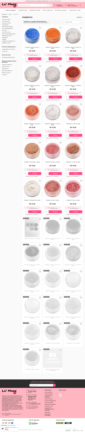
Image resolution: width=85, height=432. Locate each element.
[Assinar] (80, 22)
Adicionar (34, 58)
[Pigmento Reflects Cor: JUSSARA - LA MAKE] (32, 308)
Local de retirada (49, 402)
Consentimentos (49, 394)
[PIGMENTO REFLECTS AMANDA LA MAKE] (73, 282)
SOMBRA (4, 39)
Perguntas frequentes (50, 404)
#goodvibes (5, 68)
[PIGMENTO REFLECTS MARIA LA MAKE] (52, 308)
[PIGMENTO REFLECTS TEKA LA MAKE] (32, 282)
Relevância (79, 17)
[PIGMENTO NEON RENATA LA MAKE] (73, 229)
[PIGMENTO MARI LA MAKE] (32, 360)
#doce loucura (6, 66)
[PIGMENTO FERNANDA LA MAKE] (32, 197)
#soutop (4, 74)
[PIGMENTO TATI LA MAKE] (73, 334)
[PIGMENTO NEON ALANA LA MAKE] (52, 44)
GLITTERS (4, 30)
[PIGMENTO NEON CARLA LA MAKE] (32, 44)
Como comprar (48, 392)
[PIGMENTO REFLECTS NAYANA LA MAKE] (32, 256)
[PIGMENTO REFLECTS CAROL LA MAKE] (73, 44)
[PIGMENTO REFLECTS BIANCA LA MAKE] (52, 82)
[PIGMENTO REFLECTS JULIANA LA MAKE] (73, 256)
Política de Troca (49, 406)
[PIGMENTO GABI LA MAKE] (52, 197)
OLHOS (10, 14)
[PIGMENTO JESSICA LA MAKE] (52, 159)
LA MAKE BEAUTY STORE (8, 49)
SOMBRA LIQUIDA (6, 42)
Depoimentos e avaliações (48, 396)
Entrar (69, 5)
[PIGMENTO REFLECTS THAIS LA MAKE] (52, 121)
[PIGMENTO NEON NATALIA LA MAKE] (52, 229)
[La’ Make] (9, 5)
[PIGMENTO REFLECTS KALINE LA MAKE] (32, 121)
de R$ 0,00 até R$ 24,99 (8, 57)
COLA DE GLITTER (6, 23)
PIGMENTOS (5, 37)
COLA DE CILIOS (5, 21)
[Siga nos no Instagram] (60, 395)
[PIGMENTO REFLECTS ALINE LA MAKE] (32, 82)
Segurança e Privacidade (48, 414)
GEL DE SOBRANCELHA (7, 28)
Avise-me (32, 239)
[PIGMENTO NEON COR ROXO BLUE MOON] (52, 360)
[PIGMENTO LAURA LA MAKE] (52, 334)
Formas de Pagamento (50, 400)
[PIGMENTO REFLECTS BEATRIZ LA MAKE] (32, 334)
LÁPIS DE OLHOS (6, 32)
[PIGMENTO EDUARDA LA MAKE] (32, 159)
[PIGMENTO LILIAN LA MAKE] (73, 121)
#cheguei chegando (7, 64)
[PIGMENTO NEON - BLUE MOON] (32, 229)
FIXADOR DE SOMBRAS (7, 26)
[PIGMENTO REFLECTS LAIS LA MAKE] (52, 282)
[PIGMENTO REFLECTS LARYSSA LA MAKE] (73, 308)
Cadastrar (74, 5)
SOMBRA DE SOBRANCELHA (8, 41)
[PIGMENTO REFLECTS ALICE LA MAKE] (52, 256)
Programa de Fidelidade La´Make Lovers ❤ (49, 409)
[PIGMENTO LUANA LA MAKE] (73, 159)
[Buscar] (50, 5)
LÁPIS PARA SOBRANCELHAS (8, 33)
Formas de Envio (49, 399)
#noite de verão (6, 72)
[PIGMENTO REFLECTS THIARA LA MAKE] (73, 82)
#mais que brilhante (7, 70)
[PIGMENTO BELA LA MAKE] (73, 197)
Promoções (47, 412)
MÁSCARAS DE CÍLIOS (7, 35)
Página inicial (4, 14)
